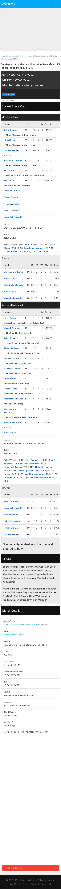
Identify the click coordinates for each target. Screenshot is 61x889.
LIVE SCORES (9, 94)
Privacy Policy (45, 880)
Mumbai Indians (33, 624)
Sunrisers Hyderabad (13, 624)
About (32, 880)
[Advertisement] (22, 29)
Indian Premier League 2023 (17, 634)
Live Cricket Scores (13, 867)
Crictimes (8, 4)
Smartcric (46, 884)
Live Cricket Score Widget (24, 884)
